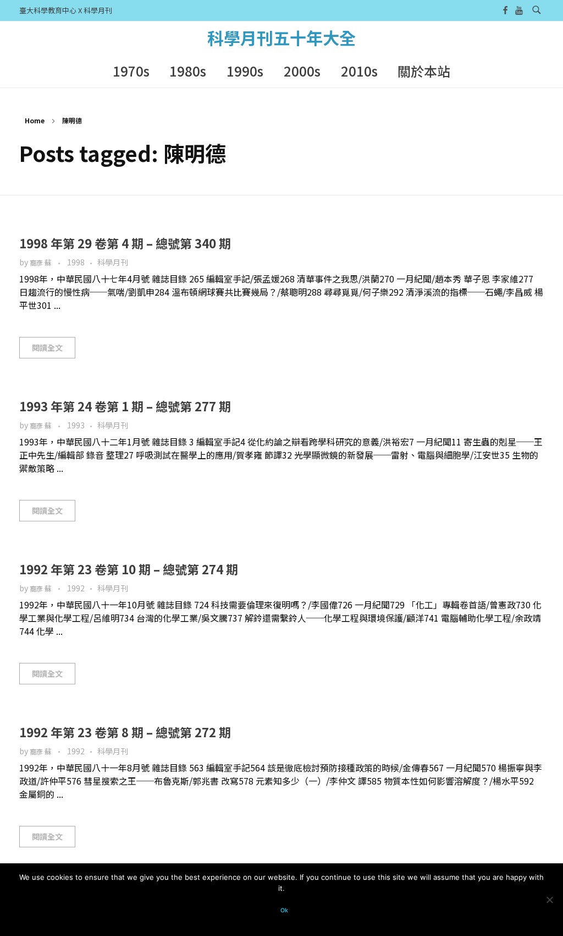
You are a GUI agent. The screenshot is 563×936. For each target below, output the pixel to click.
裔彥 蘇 (41, 263)
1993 (76, 425)
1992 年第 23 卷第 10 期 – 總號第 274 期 (128, 569)
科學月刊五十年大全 (281, 37)
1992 (76, 588)
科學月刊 (112, 262)
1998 (76, 262)
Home (35, 120)
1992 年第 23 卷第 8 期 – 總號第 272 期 (125, 732)
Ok (284, 910)
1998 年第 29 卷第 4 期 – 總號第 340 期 (125, 243)
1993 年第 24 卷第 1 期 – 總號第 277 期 (125, 406)
